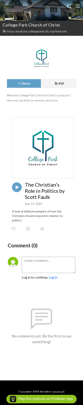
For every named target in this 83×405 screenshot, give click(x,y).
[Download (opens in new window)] (28, 228)
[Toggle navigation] (78, 6)
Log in (53, 277)
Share (26, 83)
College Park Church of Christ (31, 24)
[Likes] (13, 228)
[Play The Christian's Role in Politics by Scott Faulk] (17, 187)
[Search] (69, 6)
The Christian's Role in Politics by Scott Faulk (45, 191)
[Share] (42, 228)
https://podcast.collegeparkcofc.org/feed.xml (37, 31)
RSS (61, 83)
